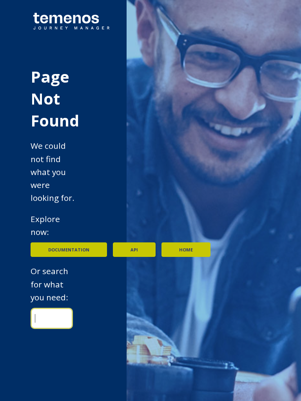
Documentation (68, 250)
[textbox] (52, 318)
